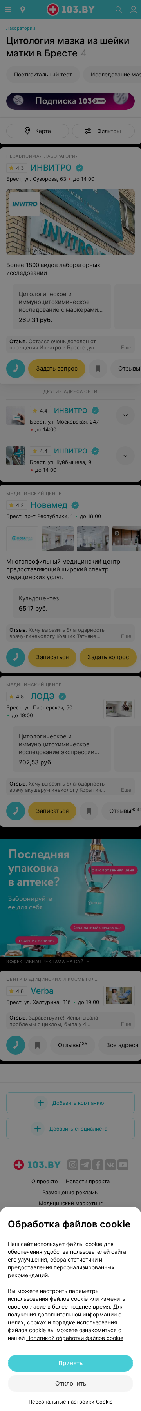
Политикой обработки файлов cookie (74, 1338)
